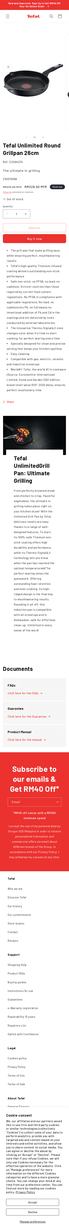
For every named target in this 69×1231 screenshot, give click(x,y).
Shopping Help (17, 964)
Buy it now (34, 238)
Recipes (13, 940)
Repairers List (17, 1025)
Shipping (7, 192)
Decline (32, 1212)
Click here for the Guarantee (27, 716)
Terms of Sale (16, 1084)
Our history (15, 906)
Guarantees (15, 999)
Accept (32, 1202)
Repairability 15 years (21, 1016)
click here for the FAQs (23, 693)
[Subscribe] (57, 801)
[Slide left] (26, 137)
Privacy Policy (25, 1192)
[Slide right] (43, 137)
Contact (13, 932)
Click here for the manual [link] (25, 739)
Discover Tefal (17, 897)
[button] (7, 16)
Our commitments (19, 914)
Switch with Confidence (23, 1034)
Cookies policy (17, 1058)
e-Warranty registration (23, 1008)
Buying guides (17, 982)
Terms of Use (16, 1075)
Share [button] (10, 401)
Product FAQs (16, 973)
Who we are (15, 888)
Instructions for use (20, 991)
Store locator (16, 923)
